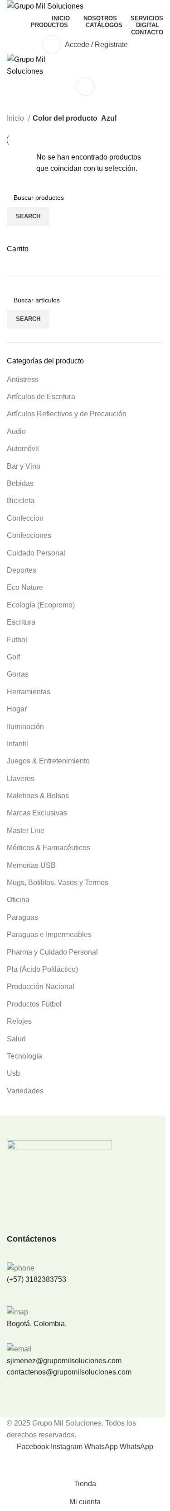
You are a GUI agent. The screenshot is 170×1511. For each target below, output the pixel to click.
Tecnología (24, 1056)
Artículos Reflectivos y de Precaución (66, 414)
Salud (16, 1039)
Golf (13, 657)
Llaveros (20, 778)
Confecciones (29, 535)
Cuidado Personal (36, 553)
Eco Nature (25, 587)
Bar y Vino (23, 466)
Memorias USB (31, 865)
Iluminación (25, 726)
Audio (16, 431)
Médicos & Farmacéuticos (48, 848)
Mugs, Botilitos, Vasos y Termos (57, 882)
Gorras (18, 674)
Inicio (16, 118)
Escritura (21, 622)
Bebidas (20, 483)
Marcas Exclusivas (37, 813)
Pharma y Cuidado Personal (52, 952)
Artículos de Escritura (41, 396)
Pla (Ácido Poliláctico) (42, 969)
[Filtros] (11, 1463)
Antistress (23, 379)
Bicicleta (20, 500)
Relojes (19, 1021)
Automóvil (23, 448)
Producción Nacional (40, 986)
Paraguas (22, 917)
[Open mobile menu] (85, 86)
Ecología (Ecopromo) (41, 605)
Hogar (17, 709)
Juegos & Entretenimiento (48, 761)
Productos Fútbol (34, 1004)
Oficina (18, 900)
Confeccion (25, 518)
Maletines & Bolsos (38, 796)
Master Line (25, 830)
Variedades (25, 1091)
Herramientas (28, 692)
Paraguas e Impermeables (49, 934)
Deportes (21, 570)
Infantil (17, 744)
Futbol (17, 640)
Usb (13, 1073)
